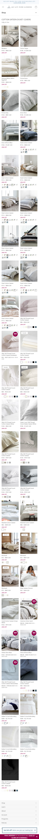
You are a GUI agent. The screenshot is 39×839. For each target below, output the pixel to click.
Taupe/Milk (24, 150)
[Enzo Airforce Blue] (10, 130)
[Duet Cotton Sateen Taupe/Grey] (10, 236)
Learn (3, 807)
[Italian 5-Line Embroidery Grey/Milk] (28, 736)
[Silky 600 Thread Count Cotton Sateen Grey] (28, 476)
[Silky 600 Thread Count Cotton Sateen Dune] (10, 441)
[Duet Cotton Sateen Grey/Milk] (10, 271)
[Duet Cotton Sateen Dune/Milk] (28, 165)
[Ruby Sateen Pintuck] (28, 576)
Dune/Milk (21, 150)
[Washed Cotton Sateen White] (10, 510)
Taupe (5, 463)
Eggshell (7, 87)
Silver (7, 463)
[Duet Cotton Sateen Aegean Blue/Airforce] (28, 130)
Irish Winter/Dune (31, 150)
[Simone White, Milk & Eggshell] (10, 66)
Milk (5, 87)
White (3, 87)
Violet (29, 327)
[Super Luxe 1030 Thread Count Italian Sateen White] (28, 410)
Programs (5, 819)
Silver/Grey (21, 152)
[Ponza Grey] (10, 100)
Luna (31, 327)
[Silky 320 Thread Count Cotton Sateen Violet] (28, 306)
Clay (3, 562)
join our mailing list (26, 830)
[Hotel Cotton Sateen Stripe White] (10, 608)
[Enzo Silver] (28, 100)
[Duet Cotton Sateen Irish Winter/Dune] (10, 165)
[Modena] (10, 36)
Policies (4, 823)
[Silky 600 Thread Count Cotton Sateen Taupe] (28, 441)
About (4, 811)
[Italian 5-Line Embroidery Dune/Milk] (28, 704)
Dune (3, 463)
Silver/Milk (36, 150)
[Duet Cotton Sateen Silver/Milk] (28, 271)
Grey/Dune (24, 152)
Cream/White (10, 723)
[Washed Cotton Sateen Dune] (28, 510)
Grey (10, 463)
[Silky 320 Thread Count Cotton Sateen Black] (10, 769)
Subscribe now (20, 3)
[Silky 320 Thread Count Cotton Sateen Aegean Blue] (28, 669)
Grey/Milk (33, 150)
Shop (4, 12)
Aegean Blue (36, 327)
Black (33, 327)
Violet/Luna (29, 150)
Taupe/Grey (26, 150)
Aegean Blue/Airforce (26, 152)
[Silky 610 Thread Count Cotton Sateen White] (10, 410)
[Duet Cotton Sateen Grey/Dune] (28, 200)
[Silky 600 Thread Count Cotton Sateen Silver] (10, 476)
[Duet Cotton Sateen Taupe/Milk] (10, 200)
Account (4, 815)
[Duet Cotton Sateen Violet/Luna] (10, 306)
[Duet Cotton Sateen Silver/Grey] (28, 236)
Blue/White (5, 723)
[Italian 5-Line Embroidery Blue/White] (10, 704)
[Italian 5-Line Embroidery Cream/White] (10, 736)
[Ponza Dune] (28, 66)
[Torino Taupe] (28, 36)
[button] (3, 7)
